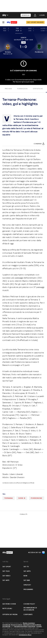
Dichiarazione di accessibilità (30, 609)
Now (25, 576)
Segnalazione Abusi (25, 635)
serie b (21, 498)
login (42, 15)
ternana (8, 498)
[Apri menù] (3, 22)
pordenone (36, 498)
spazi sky (27, 585)
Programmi (28, 589)
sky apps (27, 571)
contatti (39, 626)
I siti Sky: (5, 561)
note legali (7, 608)
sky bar (27, 580)
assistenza (31, 626)
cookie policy (29, 604)
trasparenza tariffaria (21, 626)
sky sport (6, 566)
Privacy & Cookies (16, 625)
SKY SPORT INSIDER (35, 22)
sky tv (26, 566)
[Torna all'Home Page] (12, 22)
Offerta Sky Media (9, 614)
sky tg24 (6, 571)
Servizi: (26, 561)
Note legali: (6, 599)
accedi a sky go (34, 552)
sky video (6, 576)
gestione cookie (9, 604)
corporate (28, 614)
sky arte (6, 580)
